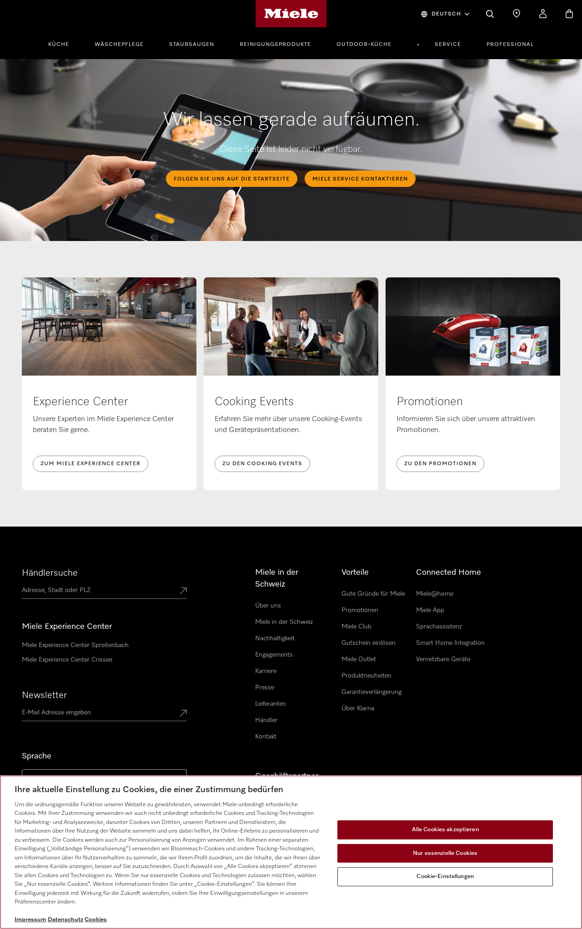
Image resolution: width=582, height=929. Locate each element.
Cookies (96, 920)
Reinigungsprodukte (275, 44)
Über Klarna (357, 708)
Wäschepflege (119, 44)
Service (448, 44)
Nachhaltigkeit (275, 638)
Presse (264, 687)
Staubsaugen (191, 44)
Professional (510, 44)
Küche (58, 44)
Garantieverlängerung (371, 692)
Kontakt (265, 736)
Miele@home (434, 594)
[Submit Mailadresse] (183, 713)
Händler (266, 720)
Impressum (30, 920)
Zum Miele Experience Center (90, 464)
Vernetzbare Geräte (443, 659)
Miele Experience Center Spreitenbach (75, 645)
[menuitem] (63, 43)
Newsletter (44, 695)
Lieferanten (270, 704)
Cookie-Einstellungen (445, 876)
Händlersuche (50, 572)
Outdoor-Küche (363, 44)
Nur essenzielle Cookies (445, 853)
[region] (291, 852)
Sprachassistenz (439, 626)
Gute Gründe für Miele (373, 594)
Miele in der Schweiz (284, 622)
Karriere (265, 671)
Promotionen (359, 610)
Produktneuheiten (366, 676)
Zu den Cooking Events (262, 464)
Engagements (274, 655)
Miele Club (356, 626)
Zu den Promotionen (440, 464)
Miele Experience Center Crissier (67, 660)
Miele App (430, 610)
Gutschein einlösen (368, 643)
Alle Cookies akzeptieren (445, 830)
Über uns (268, 606)
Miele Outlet (358, 659)
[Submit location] (183, 591)
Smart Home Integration (450, 643)
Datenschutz (65, 920)
